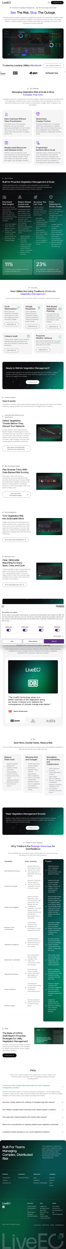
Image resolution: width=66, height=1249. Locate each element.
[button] (48, 2)
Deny (12, 641)
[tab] (15, 720)
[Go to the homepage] (6, 1203)
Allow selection (33, 641)
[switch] (25, 630)
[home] (6, 3)
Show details (57, 636)
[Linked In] (3, 1207)
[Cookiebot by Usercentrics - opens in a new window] (57, 606)
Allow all (54, 641)
